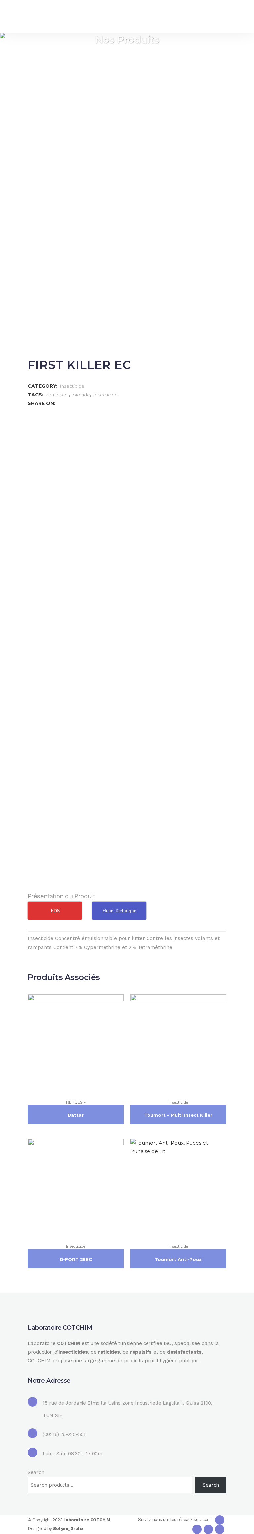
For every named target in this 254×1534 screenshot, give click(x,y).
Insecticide (72, 386)
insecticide (106, 395)
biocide (81, 395)
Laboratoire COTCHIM (87, 1519)
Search (36, 1472)
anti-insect (57, 395)
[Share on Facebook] (60, 403)
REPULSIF (76, 1102)
